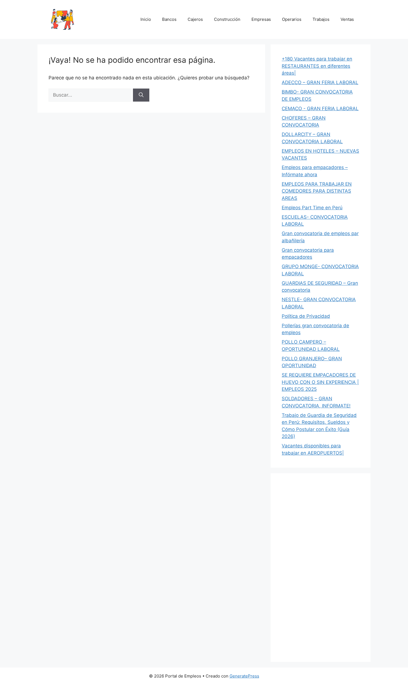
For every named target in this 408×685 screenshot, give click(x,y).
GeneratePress (244, 676)
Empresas (261, 19)
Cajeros (195, 19)
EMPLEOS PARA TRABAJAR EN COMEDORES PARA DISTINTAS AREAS (317, 191)
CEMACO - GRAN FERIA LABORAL (320, 108)
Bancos (169, 19)
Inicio (145, 19)
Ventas (347, 19)
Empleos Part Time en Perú (312, 207)
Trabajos (321, 19)
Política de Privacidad (306, 316)
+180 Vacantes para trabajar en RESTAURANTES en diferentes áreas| (317, 66)
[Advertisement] (320, 567)
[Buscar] (141, 95)
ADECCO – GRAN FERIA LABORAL (320, 82)
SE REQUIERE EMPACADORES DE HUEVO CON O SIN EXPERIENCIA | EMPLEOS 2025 (320, 382)
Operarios (291, 19)
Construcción (227, 19)
